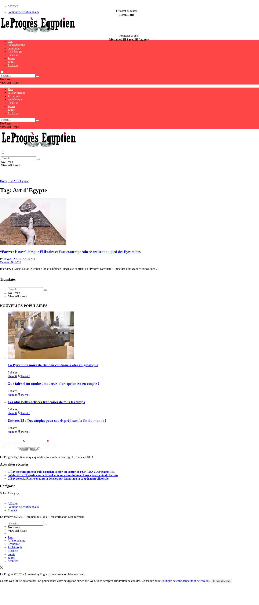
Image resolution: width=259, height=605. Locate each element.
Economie (14, 48)
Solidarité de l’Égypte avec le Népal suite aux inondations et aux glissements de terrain (63, 475)
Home (3, 181)
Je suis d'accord (221, 581)
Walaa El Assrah (21, 259)
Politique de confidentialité (23, 12)
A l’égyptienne (16, 44)
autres (11, 61)
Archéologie (15, 51)
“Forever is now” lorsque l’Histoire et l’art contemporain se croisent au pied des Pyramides (70, 252)
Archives (13, 65)
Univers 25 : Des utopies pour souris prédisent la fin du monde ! (57, 421)
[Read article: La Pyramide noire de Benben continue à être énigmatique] (133, 336)
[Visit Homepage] (38, 32)
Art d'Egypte (21, 181)
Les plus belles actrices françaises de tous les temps (46, 402)
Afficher (13, 6)
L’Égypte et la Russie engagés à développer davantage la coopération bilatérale (58, 478)
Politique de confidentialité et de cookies (185, 580)
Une (10, 41)
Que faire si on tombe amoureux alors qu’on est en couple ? (54, 384)
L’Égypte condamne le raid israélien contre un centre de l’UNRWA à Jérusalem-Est (61, 471)
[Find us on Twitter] (1, 567)
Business (13, 54)
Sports (11, 58)
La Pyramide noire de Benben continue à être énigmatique (53, 365)
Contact (12, 510)
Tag (10, 181)
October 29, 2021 (10, 262)
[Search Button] (37, 76)
